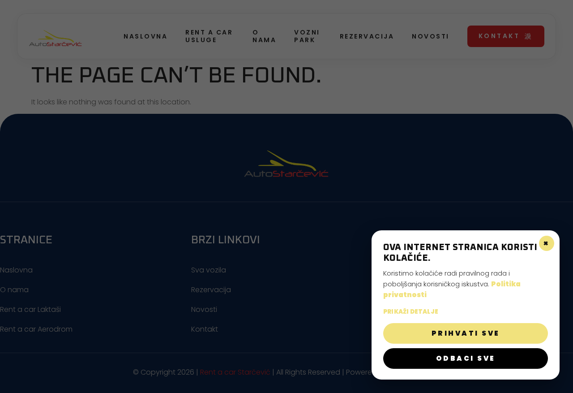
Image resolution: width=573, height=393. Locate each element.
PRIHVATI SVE (466, 333)
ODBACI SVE (466, 358)
